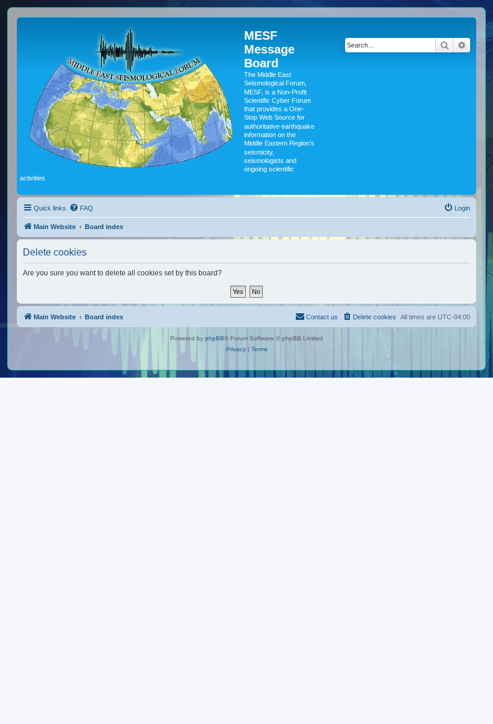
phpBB (214, 338)
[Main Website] (132, 95)
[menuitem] (81, 208)
